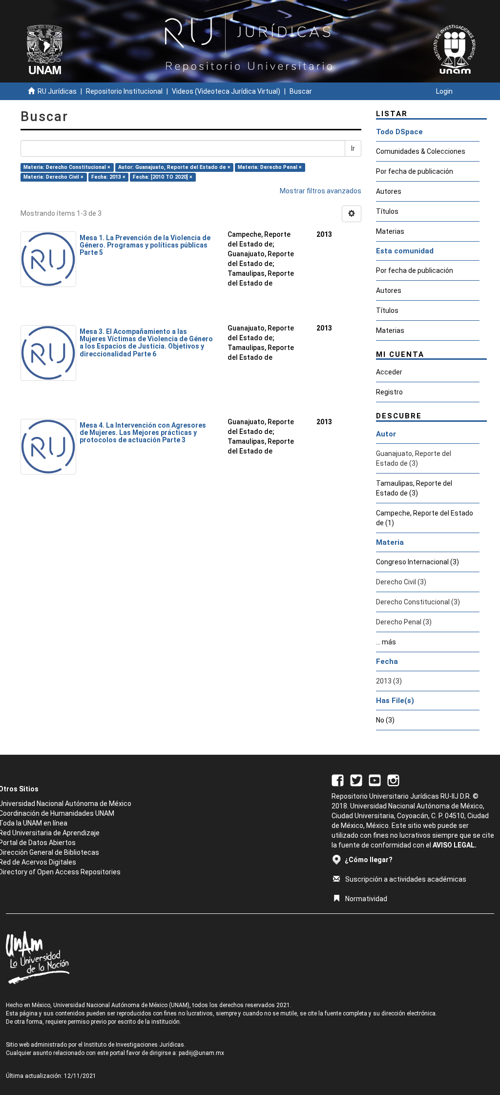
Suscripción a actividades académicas (405, 879)
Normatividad (366, 899)
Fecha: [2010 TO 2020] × (162, 177)
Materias (390, 231)
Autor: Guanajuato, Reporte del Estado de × (174, 167)
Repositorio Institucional (124, 91)
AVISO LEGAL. (455, 845)
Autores (388, 191)
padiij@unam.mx (201, 1053)
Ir (353, 148)
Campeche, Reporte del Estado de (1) (424, 518)
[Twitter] (356, 780)
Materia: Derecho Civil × (53, 177)
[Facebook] (338, 780)
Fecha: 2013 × (108, 177)
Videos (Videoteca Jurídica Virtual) (226, 91)
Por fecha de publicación (414, 171)
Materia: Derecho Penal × (270, 167)
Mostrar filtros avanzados (320, 191)
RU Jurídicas (57, 91)
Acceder (389, 372)
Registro (389, 392)
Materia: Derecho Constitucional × (66, 167)
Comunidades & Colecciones (420, 151)
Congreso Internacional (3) (417, 562)
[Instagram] (393, 780)
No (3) (385, 720)
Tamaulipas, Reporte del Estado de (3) (414, 488)
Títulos (387, 211)
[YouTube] (375, 780)
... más (386, 642)
